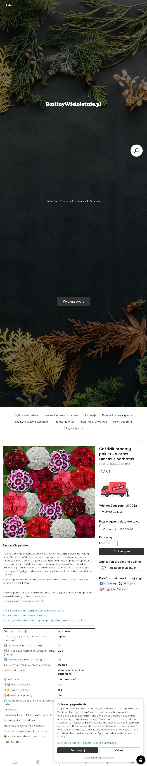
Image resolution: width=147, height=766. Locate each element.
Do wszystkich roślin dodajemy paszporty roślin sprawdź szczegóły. (43, 620)
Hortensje (90, 415)
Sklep (9, 5)
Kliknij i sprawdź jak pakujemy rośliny (25, 615)
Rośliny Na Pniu (64, 421)
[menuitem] (136, 440)
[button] (121, 568)
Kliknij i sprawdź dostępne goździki (23, 601)
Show (140, 759)
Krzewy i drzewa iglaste (117, 415)
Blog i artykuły (73, 428)
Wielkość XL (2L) (111, 511)
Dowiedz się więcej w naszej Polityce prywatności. (87, 742)
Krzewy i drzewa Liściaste (31, 421)
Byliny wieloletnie (26, 415)
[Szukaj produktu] (136, 150)
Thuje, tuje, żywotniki (93, 421)
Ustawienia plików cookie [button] (99, 757)
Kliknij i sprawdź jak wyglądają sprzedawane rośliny (33, 610)
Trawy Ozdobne (122, 421)
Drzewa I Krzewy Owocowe (61, 415)
